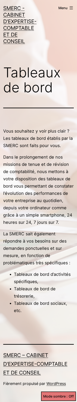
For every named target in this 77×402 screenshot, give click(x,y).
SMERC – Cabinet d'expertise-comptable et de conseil (35, 364)
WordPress (56, 383)
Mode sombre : (55, 396)
